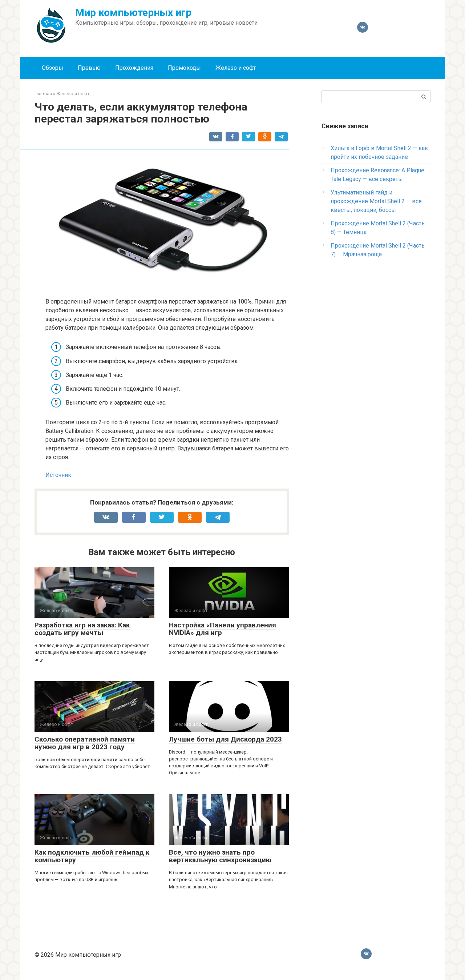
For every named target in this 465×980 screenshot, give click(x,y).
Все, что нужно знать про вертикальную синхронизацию (220, 856)
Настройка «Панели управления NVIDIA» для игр (222, 629)
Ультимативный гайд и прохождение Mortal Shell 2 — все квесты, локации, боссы (376, 201)
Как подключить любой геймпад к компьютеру (92, 856)
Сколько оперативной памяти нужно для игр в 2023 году (85, 743)
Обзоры (52, 67)
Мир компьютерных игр (133, 13)
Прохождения (134, 67)
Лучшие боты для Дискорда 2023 (225, 739)
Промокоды (184, 67)
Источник (58, 474)
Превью (89, 67)
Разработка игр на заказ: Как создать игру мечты (82, 629)
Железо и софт (235, 67)
